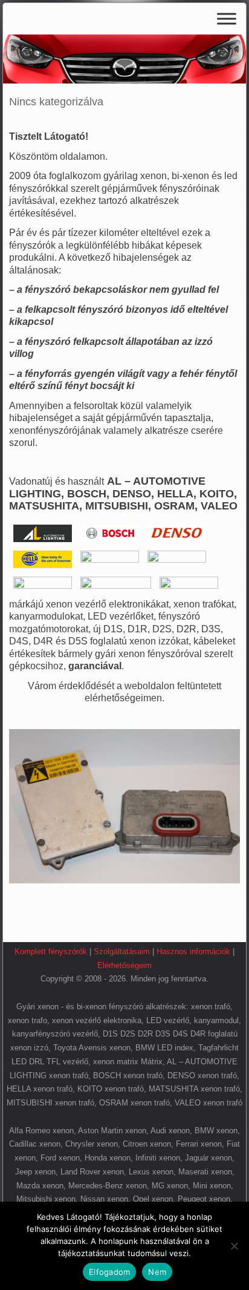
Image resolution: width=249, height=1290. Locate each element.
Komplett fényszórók (51, 951)
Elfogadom (109, 1272)
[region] (124, 58)
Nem (157, 1272)
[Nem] (234, 1246)
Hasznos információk (193, 951)
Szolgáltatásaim (122, 951)
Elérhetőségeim (124, 965)
